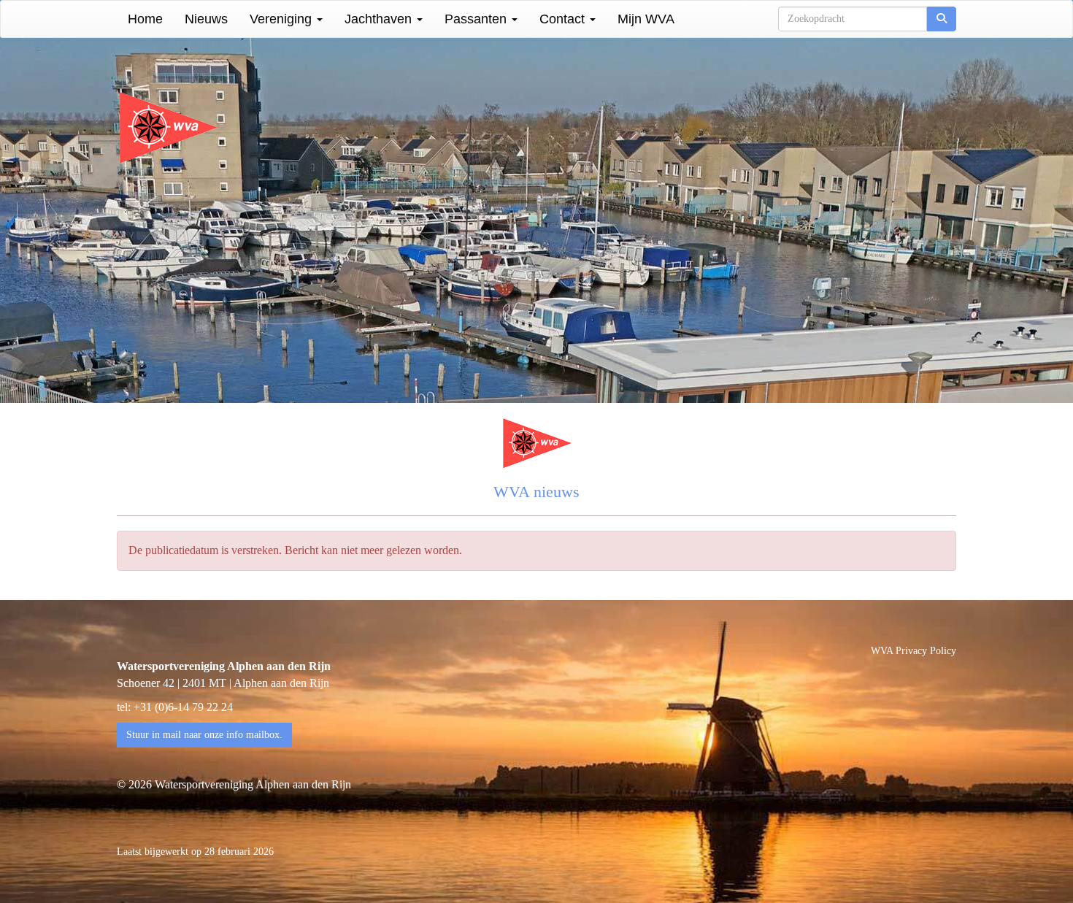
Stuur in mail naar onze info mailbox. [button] (204, 734)
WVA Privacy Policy (913, 650)
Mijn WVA (646, 19)
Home (145, 19)
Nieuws (206, 19)
